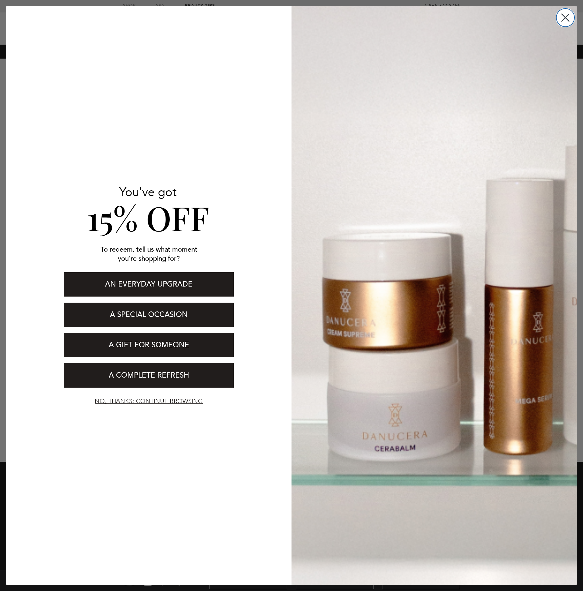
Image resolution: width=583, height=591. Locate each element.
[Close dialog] (565, 17)
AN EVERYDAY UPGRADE (149, 284)
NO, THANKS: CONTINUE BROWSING (149, 401)
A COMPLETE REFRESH (149, 375)
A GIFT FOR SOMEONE (149, 345)
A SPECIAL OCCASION (149, 315)
